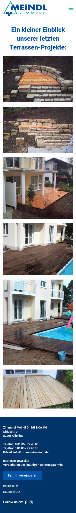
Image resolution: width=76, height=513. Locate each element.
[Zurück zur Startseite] (25, 8)
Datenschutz (11, 491)
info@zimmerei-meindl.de (31, 452)
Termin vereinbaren (23, 475)
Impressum (10, 486)
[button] (71, 8)
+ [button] (38, 79)
